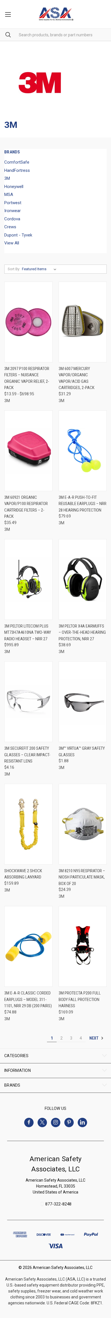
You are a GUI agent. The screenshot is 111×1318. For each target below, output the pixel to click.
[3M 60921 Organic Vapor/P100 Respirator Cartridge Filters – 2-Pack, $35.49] (28, 450)
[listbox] (40, 269)
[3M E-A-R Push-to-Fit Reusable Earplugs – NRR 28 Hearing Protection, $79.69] (83, 450)
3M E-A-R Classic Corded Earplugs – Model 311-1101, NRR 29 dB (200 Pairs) (28, 999)
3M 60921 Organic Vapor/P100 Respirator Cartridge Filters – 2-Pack (26, 507)
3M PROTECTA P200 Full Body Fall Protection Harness (80, 999)
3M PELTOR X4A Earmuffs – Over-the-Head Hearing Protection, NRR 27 (82, 632)
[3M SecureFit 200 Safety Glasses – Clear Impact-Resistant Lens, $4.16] (28, 701)
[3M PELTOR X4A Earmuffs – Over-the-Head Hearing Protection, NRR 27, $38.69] (83, 579)
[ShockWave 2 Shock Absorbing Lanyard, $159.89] (28, 824)
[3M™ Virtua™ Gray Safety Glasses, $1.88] (83, 701)
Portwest (12, 202)
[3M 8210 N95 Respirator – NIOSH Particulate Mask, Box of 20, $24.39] (83, 824)
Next (94, 1038)
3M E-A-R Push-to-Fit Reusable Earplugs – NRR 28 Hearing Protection (82, 504)
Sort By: (14, 269)
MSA (8, 194)
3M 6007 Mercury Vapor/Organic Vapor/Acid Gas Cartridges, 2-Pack (76, 378)
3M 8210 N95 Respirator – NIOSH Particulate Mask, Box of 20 (82, 877)
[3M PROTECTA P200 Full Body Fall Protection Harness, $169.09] (83, 946)
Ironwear (12, 210)
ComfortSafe (16, 162)
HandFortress (17, 170)
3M (7, 178)
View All (11, 243)
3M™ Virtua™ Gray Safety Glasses (82, 751)
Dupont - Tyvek (18, 235)
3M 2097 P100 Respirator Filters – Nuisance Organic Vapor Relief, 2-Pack (26, 378)
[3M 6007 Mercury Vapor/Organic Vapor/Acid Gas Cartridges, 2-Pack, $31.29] (83, 322)
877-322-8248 (58, 1204)
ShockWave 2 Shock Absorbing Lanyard (23, 874)
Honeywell (13, 186)
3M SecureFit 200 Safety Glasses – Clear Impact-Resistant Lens (27, 755)
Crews (10, 226)
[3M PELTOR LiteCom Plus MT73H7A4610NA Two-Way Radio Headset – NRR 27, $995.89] (28, 579)
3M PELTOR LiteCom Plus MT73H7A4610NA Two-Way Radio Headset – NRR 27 (27, 632)
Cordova (12, 218)
